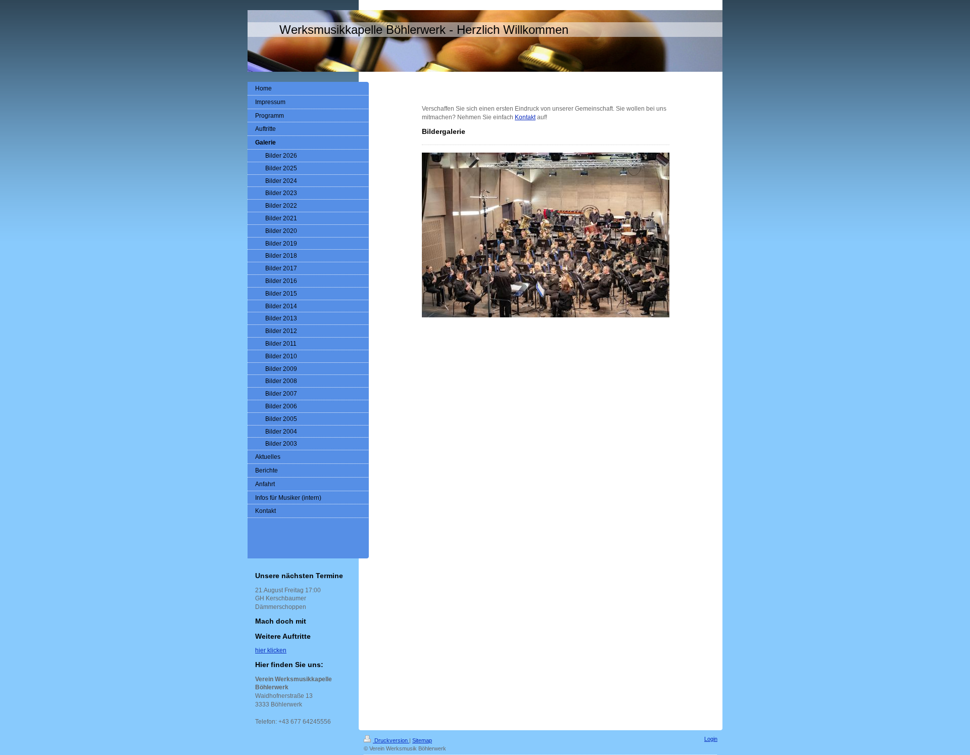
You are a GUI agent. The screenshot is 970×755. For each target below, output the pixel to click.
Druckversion (391, 740)
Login (710, 739)
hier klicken (270, 650)
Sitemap (422, 740)
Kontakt (525, 117)
